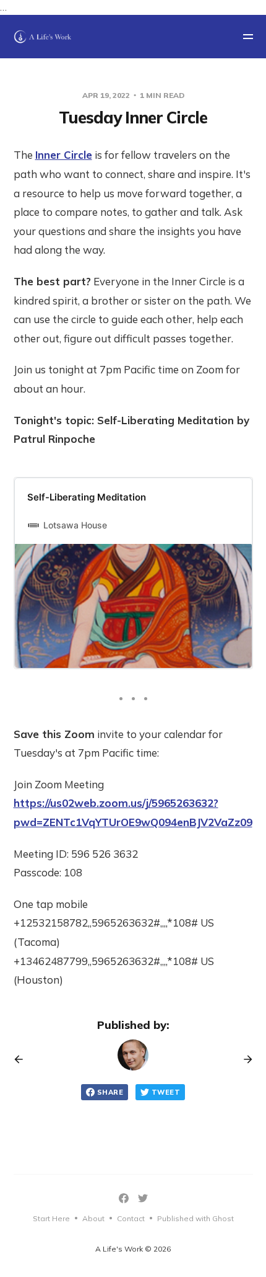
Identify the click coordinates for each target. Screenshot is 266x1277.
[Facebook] (124, 1198)
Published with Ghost (195, 1218)
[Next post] (243, 1059)
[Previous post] (23, 1059)
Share (110, 1092)
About (93, 1218)
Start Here (51, 1218)
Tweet (166, 1092)
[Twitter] (143, 1198)
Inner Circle (63, 154)
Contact (131, 1218)
